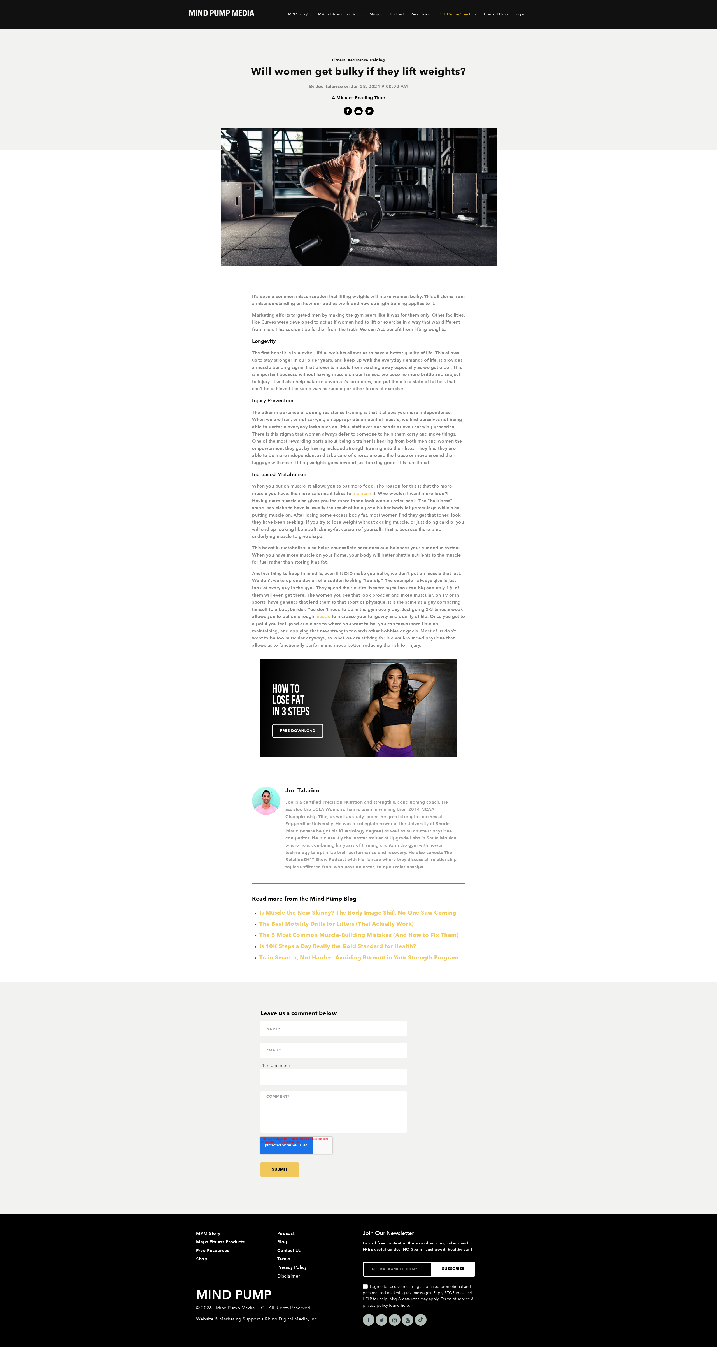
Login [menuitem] (519, 14)
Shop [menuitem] (374, 14)
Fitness (339, 59)
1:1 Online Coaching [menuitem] (459, 14)
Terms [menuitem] (283, 1259)
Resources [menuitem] (420, 14)
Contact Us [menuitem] (494, 14)
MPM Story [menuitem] (298, 14)
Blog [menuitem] (282, 1242)
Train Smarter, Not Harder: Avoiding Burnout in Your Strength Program (358, 957)
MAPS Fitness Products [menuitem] (338, 14)
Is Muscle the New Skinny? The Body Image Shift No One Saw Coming (357, 912)
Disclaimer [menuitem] (288, 1276)
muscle (322, 616)
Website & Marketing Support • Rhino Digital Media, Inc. (257, 1319)
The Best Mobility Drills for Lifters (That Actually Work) (336, 924)
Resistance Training (366, 59)
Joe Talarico (329, 86)
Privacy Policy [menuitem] (292, 1267)
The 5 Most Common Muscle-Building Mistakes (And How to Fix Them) (358, 935)
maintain (362, 493)
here (405, 1305)
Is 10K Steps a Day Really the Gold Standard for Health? (337, 946)
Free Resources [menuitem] (212, 1251)
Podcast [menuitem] (397, 14)
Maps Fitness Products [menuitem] (220, 1242)
